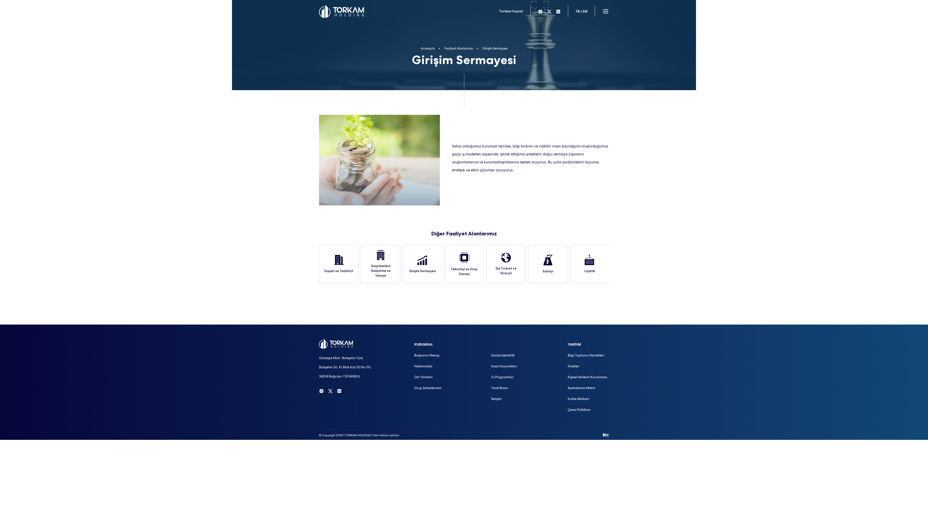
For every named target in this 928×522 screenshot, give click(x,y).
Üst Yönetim (423, 377)
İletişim (496, 399)
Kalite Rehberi (578, 399)
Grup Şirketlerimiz (427, 388)
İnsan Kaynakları (504, 366)
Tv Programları (502, 377)
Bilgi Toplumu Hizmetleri (586, 355)
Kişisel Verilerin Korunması (587, 377)
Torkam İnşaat (511, 11)
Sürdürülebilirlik (503, 355)
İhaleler (573, 366)
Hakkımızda (423, 366)
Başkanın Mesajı (426, 355)
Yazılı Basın (499, 388)
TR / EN (581, 11)
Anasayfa (428, 48)
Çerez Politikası (579, 409)
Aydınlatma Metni (581, 388)
